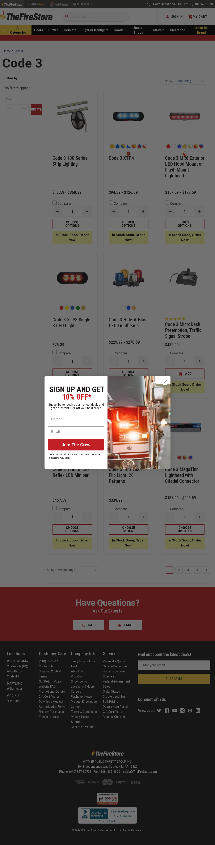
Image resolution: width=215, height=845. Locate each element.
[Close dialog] (165, 381)
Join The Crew (76, 444)
